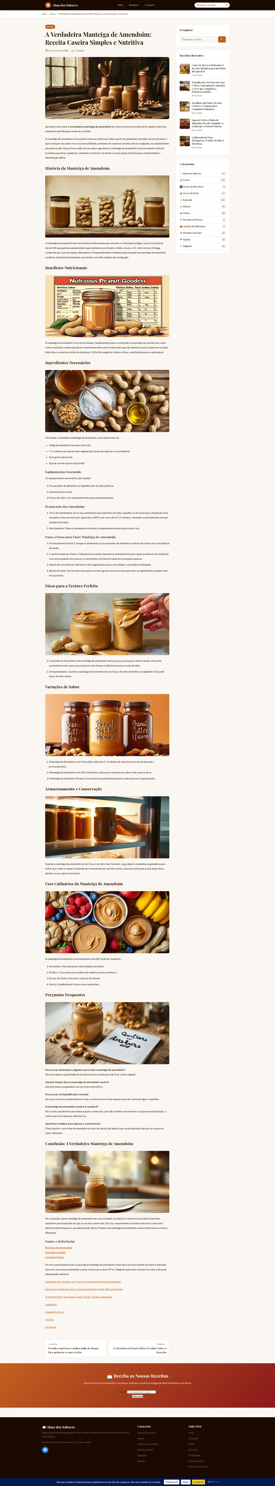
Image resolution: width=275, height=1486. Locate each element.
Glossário (193, 1438)
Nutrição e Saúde (55, 1252)
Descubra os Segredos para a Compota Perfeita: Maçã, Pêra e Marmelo (84, 1289)
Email (123, 1391)
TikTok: (49, 1319)
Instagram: (51, 1304)
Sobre (191, 1444)
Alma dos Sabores (147, 1432)
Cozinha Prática (54, 1257)
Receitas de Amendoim (58, 1247)
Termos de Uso (196, 1461)
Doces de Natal (145, 1449)
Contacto (150, 5)
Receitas (134, 5)
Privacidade (194, 1455)
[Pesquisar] (226, 5)
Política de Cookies (198, 1466)
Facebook (50, 1327)
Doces (53, 14)
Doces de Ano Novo (148, 1444)
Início (120, 5)
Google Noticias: (54, 1311)
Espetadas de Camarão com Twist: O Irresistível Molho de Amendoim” (83, 1281)
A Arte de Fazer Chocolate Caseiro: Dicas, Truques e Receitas (78, 1296)
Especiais (142, 1455)
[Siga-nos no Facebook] (45, 1450)
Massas (141, 1461)
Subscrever (137, 1396)
